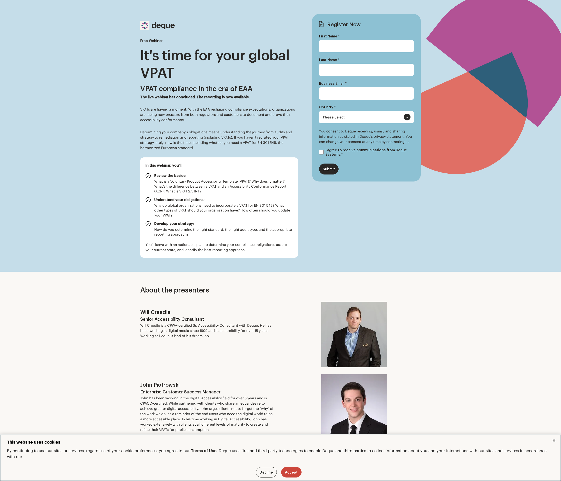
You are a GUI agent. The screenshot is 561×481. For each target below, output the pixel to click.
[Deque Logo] (157, 25)
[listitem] (219, 183)
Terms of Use (204, 450)
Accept (291, 472)
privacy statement (389, 136)
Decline (266, 472)
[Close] (554, 440)
